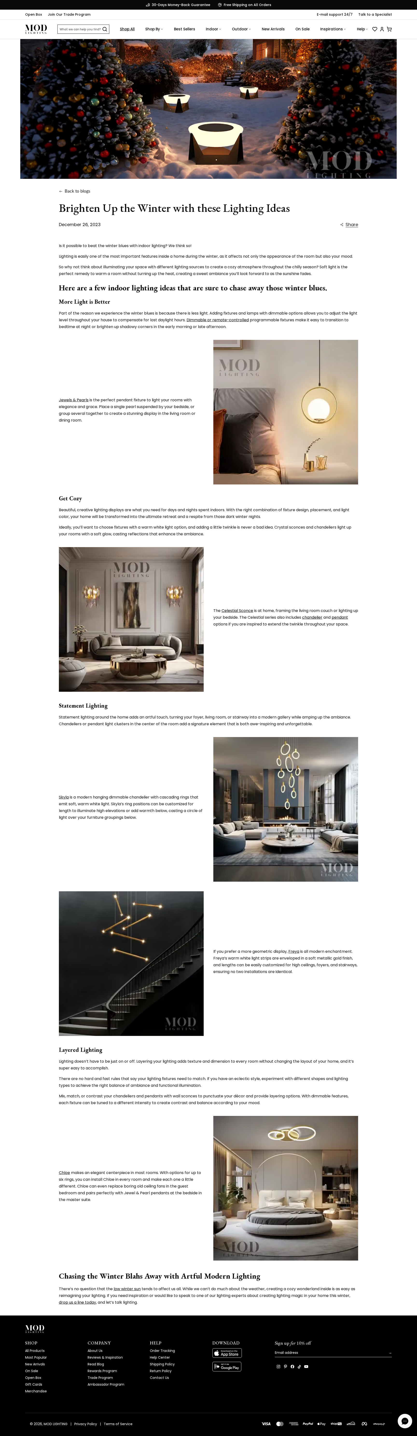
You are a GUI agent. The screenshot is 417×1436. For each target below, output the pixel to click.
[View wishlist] (374, 29)
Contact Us (159, 1377)
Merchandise (36, 1391)
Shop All (127, 29)
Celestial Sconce (237, 610)
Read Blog (96, 1364)
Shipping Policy (162, 1364)
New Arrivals (273, 29)
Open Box (33, 14)
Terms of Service (118, 1424)
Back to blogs (77, 191)
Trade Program (100, 1377)
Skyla (64, 797)
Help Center (160, 1357)
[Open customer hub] (382, 29)
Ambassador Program (106, 1384)
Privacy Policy (85, 1424)
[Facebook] (292, 1366)
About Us (95, 1350)
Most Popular (36, 1357)
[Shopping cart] (389, 29)
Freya (293, 951)
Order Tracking (162, 1350)
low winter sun (127, 1289)
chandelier (312, 617)
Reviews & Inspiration (105, 1357)
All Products (35, 1350)
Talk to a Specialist (375, 14)
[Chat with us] (405, 1421)
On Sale (302, 29)
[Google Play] (239, 1366)
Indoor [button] (212, 29)
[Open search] (104, 29)
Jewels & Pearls (74, 400)
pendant (340, 617)
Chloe (64, 1172)
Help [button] (361, 29)
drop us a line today (77, 1302)
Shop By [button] (152, 29)
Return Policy (161, 1371)
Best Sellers (184, 29)
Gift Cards (33, 1384)
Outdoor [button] (240, 29)
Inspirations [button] (331, 29)
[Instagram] (278, 1366)
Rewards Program (102, 1371)
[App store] (239, 1353)
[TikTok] (299, 1366)
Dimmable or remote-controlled (218, 320)
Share (352, 225)
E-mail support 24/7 (335, 14)
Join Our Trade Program (69, 14)
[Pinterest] (285, 1366)
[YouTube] (306, 1366)
